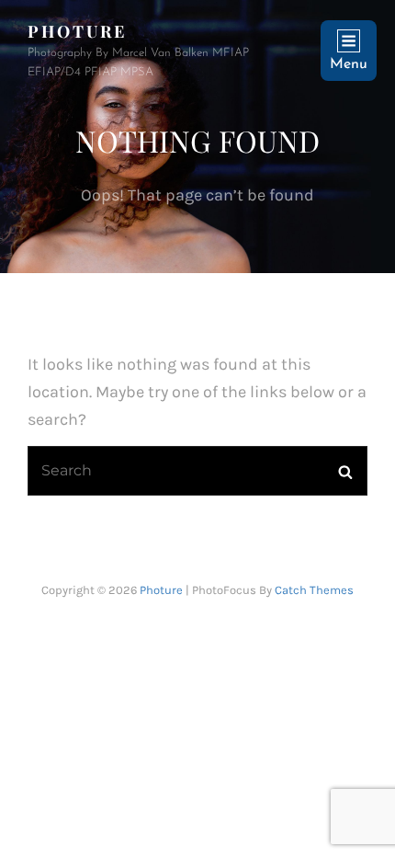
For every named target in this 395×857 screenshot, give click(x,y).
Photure (77, 31)
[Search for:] (197, 470)
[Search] (344, 471)
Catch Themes (314, 590)
